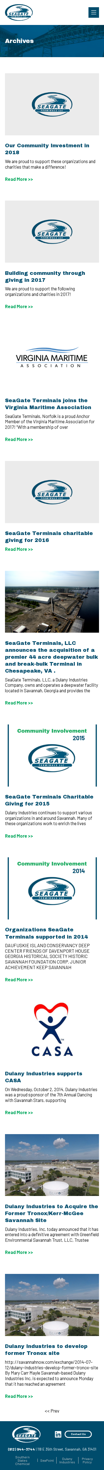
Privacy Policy (87, 1460)
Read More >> (19, 179)
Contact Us (78, 1434)
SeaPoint (47, 1460)
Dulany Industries (67, 1460)
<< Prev (52, 1410)
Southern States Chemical (22, 1460)
